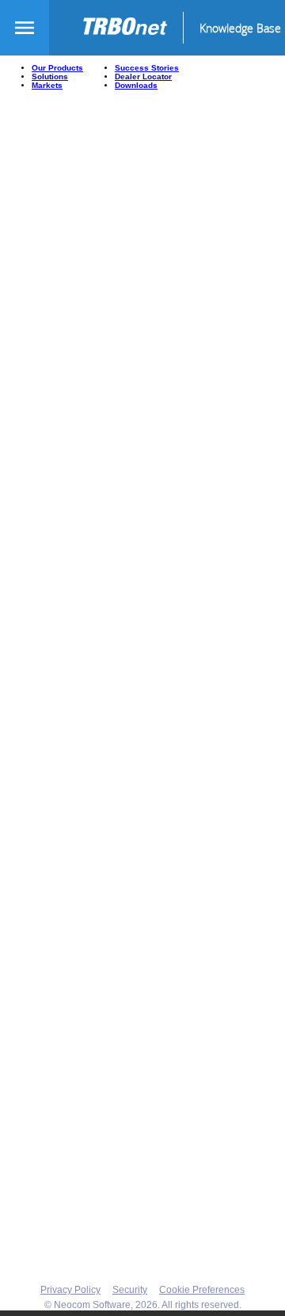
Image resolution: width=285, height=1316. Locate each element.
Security (129, 1289)
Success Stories (147, 67)
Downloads (136, 85)
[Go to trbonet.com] (132, 27)
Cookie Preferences (202, 1289)
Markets (47, 85)
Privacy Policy (70, 1289)
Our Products (57, 67)
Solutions (50, 76)
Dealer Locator (143, 76)
